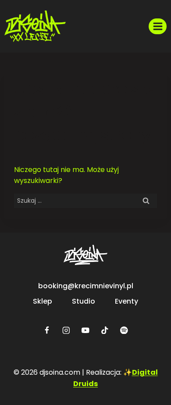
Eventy (126, 301)
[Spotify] (124, 330)
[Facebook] (46, 330)
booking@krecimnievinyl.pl (85, 286)
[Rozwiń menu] (158, 26)
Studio (83, 301)
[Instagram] (66, 330)
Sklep (42, 301)
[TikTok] (104, 330)
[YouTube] (85, 330)
